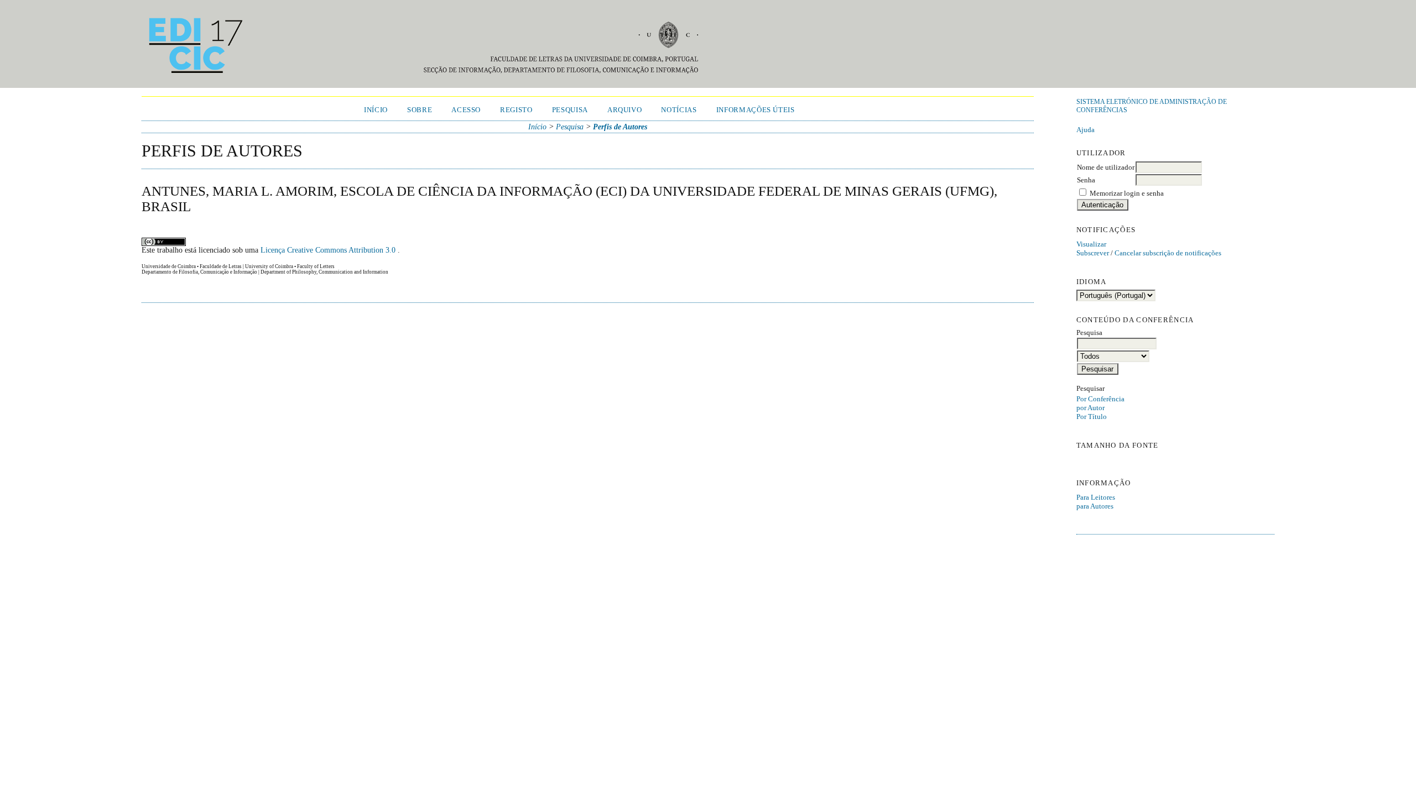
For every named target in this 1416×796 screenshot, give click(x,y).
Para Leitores (1095, 497)
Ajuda (1085, 129)
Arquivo (624, 110)
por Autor (1090, 408)
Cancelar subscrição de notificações (1168, 253)
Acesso (466, 110)
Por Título (1091, 416)
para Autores (1094, 506)
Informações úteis (755, 110)
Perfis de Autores (620, 127)
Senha (1086, 180)
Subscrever (1092, 253)
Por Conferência (1100, 399)
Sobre (419, 110)
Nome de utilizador (1105, 167)
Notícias (678, 110)
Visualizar (1091, 244)
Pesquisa (570, 110)
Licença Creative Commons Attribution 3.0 (329, 250)
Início (376, 110)
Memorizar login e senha (1127, 193)
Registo (516, 110)
